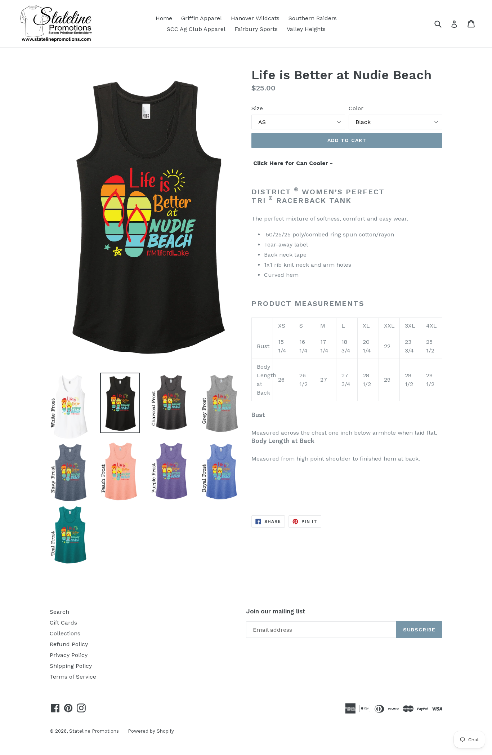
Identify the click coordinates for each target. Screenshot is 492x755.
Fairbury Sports (256, 29)
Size (257, 108)
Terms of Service (73, 676)
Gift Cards (63, 622)
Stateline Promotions (94, 731)
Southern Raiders (313, 18)
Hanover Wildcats (255, 18)
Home (164, 18)
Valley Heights (306, 29)
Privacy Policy (69, 655)
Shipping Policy (71, 665)
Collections (65, 633)
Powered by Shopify (151, 731)
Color (356, 108)
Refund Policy (69, 644)
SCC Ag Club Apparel (196, 29)
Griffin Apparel (201, 18)
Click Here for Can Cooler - (293, 163)
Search (59, 611)
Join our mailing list (275, 611)
